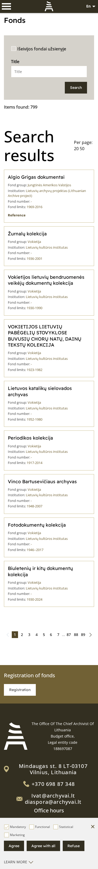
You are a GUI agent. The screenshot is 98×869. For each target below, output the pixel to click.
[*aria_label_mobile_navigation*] (6, 6)
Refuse (73, 846)
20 (76, 148)
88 (76, 634)
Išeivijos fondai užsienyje (41, 49)
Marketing (17, 835)
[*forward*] (90, 634)
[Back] (7, 634)
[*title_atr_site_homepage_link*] (15, 736)
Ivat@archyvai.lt (53, 795)
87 (69, 634)
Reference (17, 215)
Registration (20, 689)
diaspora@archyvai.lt (53, 801)
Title (15, 61)
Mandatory (18, 827)
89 (83, 634)
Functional (42, 827)
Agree (14, 846)
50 (82, 148)
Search (76, 87)
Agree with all (43, 846)
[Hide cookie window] (93, 827)
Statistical (66, 827)
